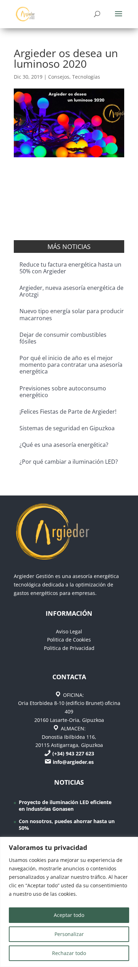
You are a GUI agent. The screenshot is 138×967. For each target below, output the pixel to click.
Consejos (58, 76)
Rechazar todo (69, 953)
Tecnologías (86, 76)
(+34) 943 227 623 (73, 753)
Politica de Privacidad (69, 648)
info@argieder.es (73, 762)
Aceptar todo (69, 915)
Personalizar (69, 934)
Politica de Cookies (69, 639)
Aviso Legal (69, 631)
